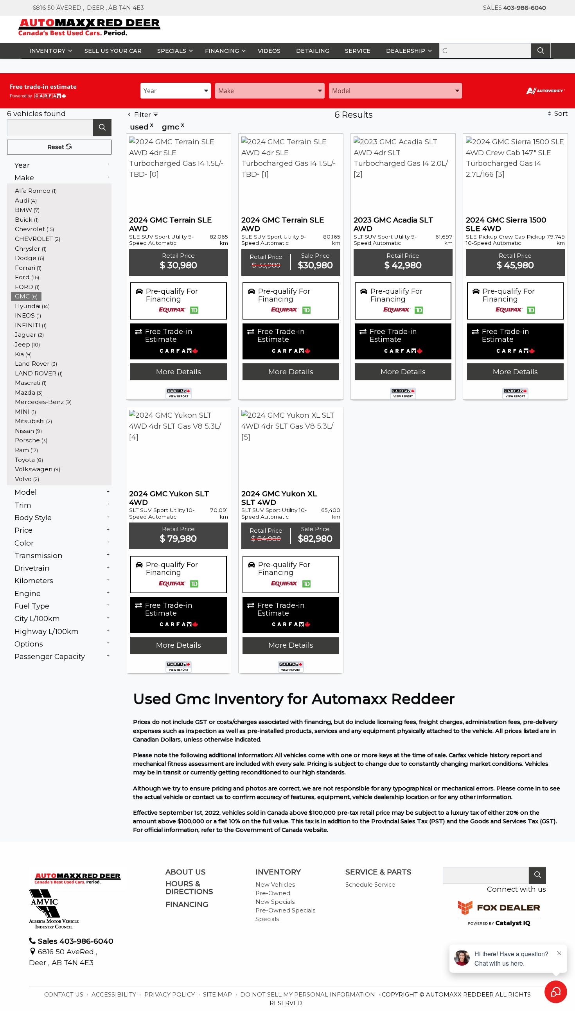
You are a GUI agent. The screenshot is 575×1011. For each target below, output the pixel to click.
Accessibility (115, 994)
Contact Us (64, 994)
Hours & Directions (189, 888)
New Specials (275, 901)
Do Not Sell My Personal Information (308, 994)
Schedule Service (370, 884)
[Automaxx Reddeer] (89, 26)
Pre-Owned (272, 893)
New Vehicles (275, 884)
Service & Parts (378, 872)
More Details (178, 371)
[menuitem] (61, 191)
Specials (267, 919)
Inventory (278, 872)
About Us (185, 872)
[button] (49, 50)
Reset (56, 147)
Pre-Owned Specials (285, 910)
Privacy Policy (170, 994)
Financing (186, 905)
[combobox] (175, 90)
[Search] (540, 50)
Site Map (218, 994)
